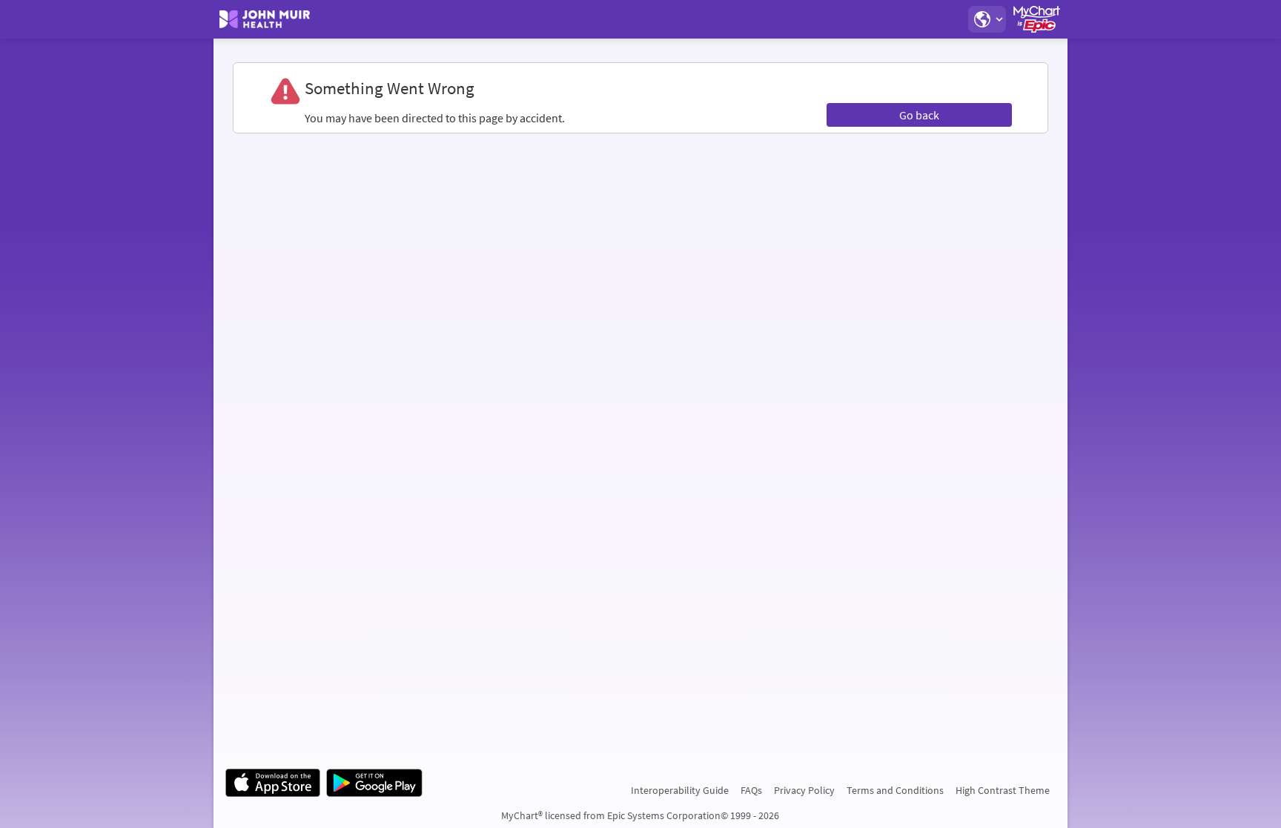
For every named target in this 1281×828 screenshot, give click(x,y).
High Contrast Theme (1003, 790)
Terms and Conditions (895, 790)
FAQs (751, 790)
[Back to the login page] (264, 19)
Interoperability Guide (680, 790)
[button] (986, 19)
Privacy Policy (804, 790)
